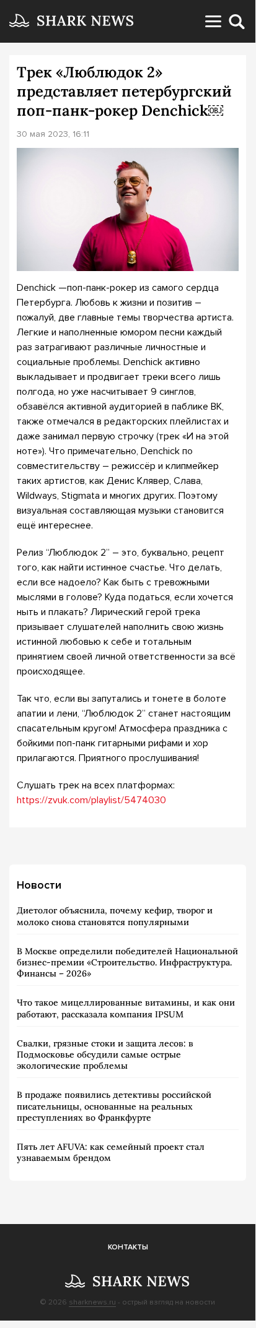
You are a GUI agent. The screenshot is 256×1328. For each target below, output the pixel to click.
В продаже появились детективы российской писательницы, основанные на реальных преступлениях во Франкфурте (114, 1106)
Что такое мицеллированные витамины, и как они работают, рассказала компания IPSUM (126, 1008)
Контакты (128, 1247)
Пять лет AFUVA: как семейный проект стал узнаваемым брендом (111, 1152)
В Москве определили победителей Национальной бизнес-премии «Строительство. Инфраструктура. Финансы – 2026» (127, 962)
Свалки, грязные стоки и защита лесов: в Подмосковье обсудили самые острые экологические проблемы (105, 1054)
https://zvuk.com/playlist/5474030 (91, 800)
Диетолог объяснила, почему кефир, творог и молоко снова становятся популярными (115, 916)
